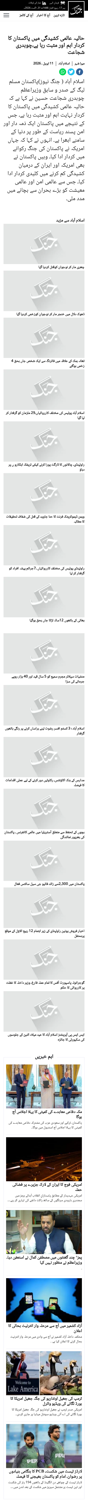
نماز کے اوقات (34, 3)
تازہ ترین (59, 15)
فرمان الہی (54, 3)
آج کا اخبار (43, 15)
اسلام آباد (64, 63)
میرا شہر (79, 63)
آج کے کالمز (26, 15)
